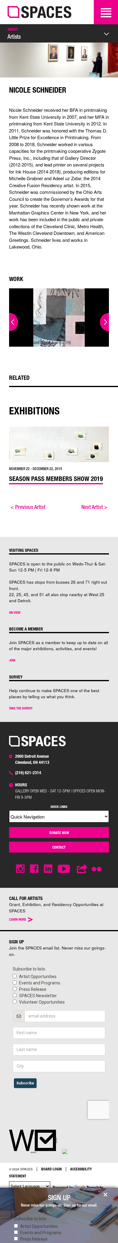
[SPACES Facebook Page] (34, 869)
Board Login (51, 1168)
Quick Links (59, 807)
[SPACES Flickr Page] (97, 865)
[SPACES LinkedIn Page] (48, 869)
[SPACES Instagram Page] (20, 869)
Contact (59, 847)
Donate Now (59, 832)
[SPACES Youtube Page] (64, 869)
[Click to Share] (82, 869)
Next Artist (94, 506)
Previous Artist (28, 506)
